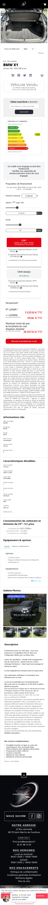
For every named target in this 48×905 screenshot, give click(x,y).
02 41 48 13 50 (24, 844)
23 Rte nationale (24, 829)
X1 (33, 49)
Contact (24, 837)
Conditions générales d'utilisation (24, 875)
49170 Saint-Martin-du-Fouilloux (24, 832)
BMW (25, 49)
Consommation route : (13, 533)
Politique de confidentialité (24, 872)
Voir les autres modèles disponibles (23, 89)
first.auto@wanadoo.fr (24, 841)
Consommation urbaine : (13, 531)
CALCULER (24, 112)
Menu (4, 4)
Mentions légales (24, 878)
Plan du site (24, 881)
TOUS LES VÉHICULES (11, 49)
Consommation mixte (14, 528)
